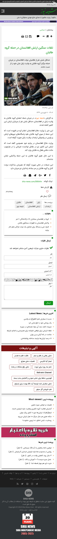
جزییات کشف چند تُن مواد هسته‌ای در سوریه (36, 326)
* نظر (50, 283)
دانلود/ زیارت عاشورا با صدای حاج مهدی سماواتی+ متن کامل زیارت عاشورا (30, 17)
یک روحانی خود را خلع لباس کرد (40, 323)
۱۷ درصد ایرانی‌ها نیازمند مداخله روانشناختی (36, 338)
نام (51, 254)
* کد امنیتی (48, 271)
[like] (28, 192)
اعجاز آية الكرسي (46, 361)
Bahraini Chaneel (44, 372)
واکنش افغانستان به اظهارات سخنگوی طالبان (33, 223)
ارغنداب (48, 206)
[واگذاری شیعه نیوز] (28, 21)
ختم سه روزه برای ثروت (43, 367)
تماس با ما (43, 473)
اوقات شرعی (8, 473)
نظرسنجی (35, 479)
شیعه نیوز (40, 118)
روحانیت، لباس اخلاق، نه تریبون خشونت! (37, 420)
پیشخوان (50, 29)
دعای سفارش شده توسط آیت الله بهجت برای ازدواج (33, 383)
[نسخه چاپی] (22, 36)
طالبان (18, 202)
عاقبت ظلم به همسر (21, 355)
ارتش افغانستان (34, 206)
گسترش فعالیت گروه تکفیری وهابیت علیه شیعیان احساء (32, 408)
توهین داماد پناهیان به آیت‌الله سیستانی (34, 447)
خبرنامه (18, 479)
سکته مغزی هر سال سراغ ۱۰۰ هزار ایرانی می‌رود (35, 416)
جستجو (27, 479)
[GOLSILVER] (28, 432)
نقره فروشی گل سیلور (44, 389)
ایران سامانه (23, 510)
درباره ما (52, 473)
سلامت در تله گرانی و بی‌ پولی (41, 334)
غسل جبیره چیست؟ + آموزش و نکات (35, 459)
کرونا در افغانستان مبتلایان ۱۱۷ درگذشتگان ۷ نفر (32, 219)
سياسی (42, 29)
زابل (38, 202)
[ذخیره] (30, 36)
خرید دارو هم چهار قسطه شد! (38, 463)
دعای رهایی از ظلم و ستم (43, 355)
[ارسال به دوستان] (26, 36)
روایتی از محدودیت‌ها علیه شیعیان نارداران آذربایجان (30, 451)
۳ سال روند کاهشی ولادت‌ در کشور (36, 455)
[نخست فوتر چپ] (28, 523)
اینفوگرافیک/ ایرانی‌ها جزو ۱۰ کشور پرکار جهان (36, 412)
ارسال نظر (44, 196)
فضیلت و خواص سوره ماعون (41, 405)
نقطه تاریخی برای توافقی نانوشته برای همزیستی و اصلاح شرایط (29, 330)
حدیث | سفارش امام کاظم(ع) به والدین (38, 319)
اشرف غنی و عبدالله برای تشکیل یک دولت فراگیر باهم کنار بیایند (29, 228)
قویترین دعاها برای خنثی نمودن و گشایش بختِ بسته (33, 378)
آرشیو (34, 473)
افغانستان (29, 202)
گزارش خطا (45, 187)
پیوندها (27, 473)
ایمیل (50, 262)
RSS (12, 479)
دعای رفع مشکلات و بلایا (20, 367)
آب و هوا (18, 473)
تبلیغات (44, 479)
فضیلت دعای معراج (28, 361)
